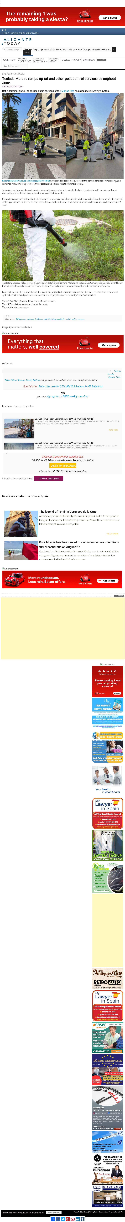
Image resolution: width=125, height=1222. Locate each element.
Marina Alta (49, 45)
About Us (107, 1207)
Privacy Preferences (53, 1208)
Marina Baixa (62, 45)
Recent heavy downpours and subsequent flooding (26, 176)
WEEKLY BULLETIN (32, 28)
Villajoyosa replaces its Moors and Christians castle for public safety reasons (50, 314)
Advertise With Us (117, 1207)
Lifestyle (66, 55)
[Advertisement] (63, 624)
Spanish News (89, 55)
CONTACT (6, 28)
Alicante (73, 45)
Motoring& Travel (54, 55)
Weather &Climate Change (24, 55)
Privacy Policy (93, 1207)
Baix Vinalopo (84, 45)
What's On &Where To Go (39, 55)
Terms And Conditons (81, 1207)
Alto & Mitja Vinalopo (101, 45)
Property (76, 55)
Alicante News (9, 55)
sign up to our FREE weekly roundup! (67, 391)
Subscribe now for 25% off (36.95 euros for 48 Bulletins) (71, 381)
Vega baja (38, 45)
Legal (101, 1207)
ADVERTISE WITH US (17, 28)
